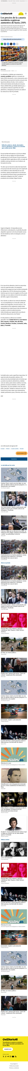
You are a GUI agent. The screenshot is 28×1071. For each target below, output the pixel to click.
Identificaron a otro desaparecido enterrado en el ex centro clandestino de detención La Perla (13, 785)
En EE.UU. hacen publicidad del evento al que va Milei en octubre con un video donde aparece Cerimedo (14, 833)
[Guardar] (17, 44)
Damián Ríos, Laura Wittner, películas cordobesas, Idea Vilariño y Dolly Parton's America (12, 630)
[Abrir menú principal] (26, 13)
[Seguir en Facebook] (5, 1056)
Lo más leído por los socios (8, 465)
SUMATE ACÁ (7, 1049)
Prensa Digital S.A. (14, 1063)
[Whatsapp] (2, 44)
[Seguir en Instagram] (10, 1056)
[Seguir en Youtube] (13, 1056)
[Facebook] (5, 44)
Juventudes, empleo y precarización (11, 720)
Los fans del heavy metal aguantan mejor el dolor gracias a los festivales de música (13, 741)
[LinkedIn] (14, 44)
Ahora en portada (5, 563)
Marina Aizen (3, 654)
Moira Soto (3, 676)
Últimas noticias (5, 839)
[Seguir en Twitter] (3, 1056)
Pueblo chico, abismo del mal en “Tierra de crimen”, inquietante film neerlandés (13, 674)
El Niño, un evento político (8, 652)
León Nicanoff (4, 559)
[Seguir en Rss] (15, 1056)
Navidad (21, 448)
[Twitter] (11, 44)
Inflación (8, 448)
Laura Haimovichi (4, 859)
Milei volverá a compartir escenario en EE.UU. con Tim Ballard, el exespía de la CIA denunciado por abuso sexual (14, 809)
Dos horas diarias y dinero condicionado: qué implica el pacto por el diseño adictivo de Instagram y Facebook (13, 508)
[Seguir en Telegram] (8, 1056)
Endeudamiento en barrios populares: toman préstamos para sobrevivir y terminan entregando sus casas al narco (13, 556)
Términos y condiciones (14, 1067)
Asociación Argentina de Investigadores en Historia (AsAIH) (13, 764)
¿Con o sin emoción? (7, 857)
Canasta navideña (14, 448)
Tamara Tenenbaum (5, 633)
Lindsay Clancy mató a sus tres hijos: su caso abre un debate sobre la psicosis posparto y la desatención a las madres (14, 484)
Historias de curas (6, 763)
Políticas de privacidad (14, 1065)
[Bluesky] (8, 44)
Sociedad (2, 448)
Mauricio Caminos (4, 812)
